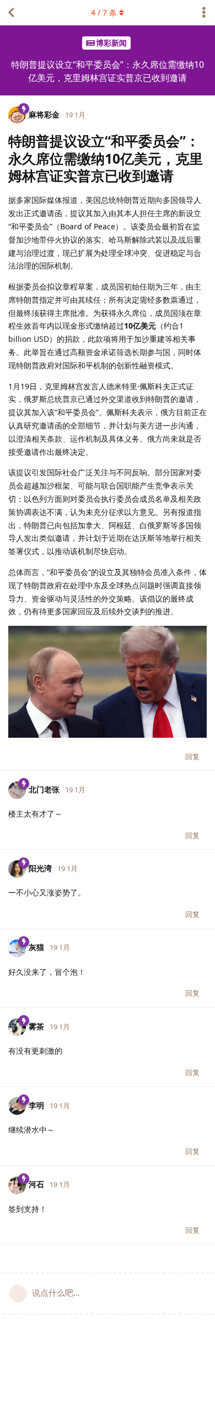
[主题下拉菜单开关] (204, 12)
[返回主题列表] (11, 12)
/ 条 (104, 12)
